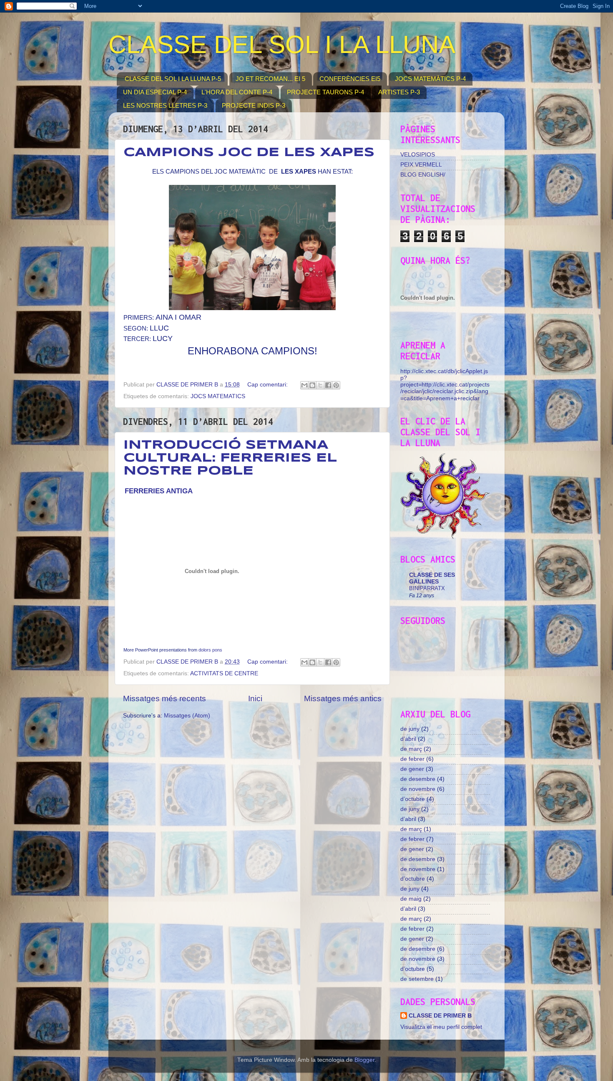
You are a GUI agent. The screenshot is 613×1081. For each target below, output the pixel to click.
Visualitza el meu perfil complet (441, 1027)
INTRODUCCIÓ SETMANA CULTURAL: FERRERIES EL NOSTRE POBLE (230, 458)
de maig (411, 899)
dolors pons (210, 649)
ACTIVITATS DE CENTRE (224, 673)
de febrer (412, 759)
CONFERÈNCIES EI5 (349, 78)
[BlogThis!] (312, 385)
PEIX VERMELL (421, 165)
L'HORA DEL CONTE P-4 (236, 92)
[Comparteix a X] (320, 385)
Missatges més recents (164, 698)
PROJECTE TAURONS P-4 (325, 92)
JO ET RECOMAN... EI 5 (270, 78)
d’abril (408, 739)
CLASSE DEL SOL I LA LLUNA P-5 (173, 78)
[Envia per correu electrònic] (304, 385)
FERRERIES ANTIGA (159, 491)
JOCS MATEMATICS (218, 396)
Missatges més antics (343, 698)
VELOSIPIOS (417, 155)
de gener (412, 769)
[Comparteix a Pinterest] (336, 385)
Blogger (364, 1060)
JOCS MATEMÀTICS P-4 (430, 78)
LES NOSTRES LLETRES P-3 (165, 105)
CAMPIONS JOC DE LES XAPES (248, 152)
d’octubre (412, 799)
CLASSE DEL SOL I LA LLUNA (281, 44)
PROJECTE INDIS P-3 (253, 105)
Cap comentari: (268, 384)
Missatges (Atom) (187, 715)
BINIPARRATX (427, 588)
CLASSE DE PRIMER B (440, 1016)
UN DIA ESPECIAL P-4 (155, 92)
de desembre (417, 779)
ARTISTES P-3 (399, 92)
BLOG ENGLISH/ (422, 175)
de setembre (417, 979)
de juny (410, 729)
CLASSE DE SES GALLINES (432, 578)
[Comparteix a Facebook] (328, 385)
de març (411, 749)
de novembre (417, 789)
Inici (255, 698)
